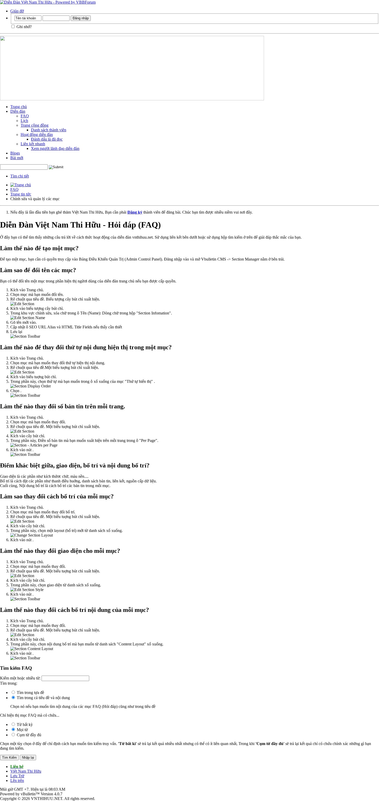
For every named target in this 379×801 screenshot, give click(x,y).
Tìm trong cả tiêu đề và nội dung (43, 697)
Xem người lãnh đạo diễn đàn (55, 148)
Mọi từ (22, 729)
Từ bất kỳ (24, 724)
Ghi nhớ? (23, 27)
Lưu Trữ (17, 776)
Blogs (15, 153)
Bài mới (16, 158)
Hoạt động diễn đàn (37, 134)
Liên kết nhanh (33, 144)
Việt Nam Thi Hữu (25, 771)
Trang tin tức (20, 194)
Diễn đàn (17, 111)
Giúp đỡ (17, 11)
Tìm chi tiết (19, 176)
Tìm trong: (8, 683)
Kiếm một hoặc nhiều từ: (20, 678)
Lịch (24, 120)
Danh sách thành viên (48, 130)
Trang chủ (18, 106)
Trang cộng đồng (34, 125)
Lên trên (17, 780)
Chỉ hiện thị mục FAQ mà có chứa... (29, 715)
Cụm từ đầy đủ (28, 735)
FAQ (25, 116)
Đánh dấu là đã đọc (47, 139)
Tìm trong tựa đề (30, 692)
